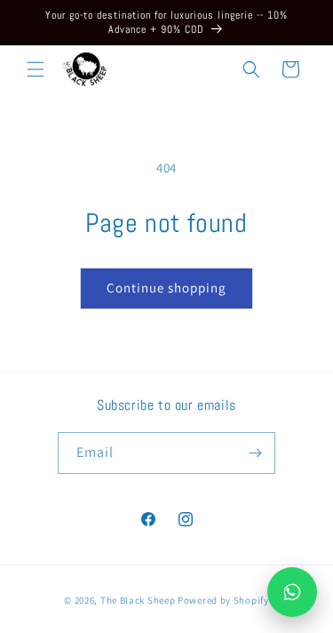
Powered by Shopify (223, 600)
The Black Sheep (139, 600)
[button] (35, 69)
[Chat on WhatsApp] (292, 592)
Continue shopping (166, 287)
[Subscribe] (254, 453)
